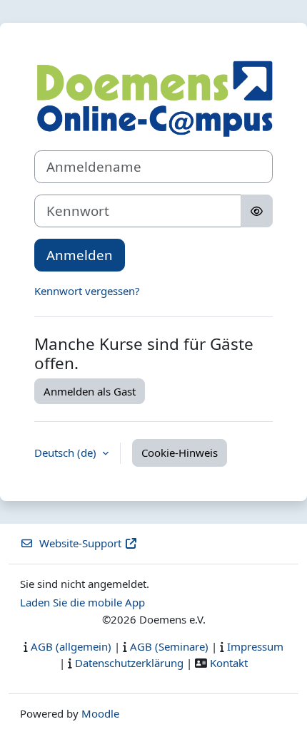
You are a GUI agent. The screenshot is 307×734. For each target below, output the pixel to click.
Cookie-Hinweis (179, 452)
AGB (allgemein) (71, 646)
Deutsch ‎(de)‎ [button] (66, 452)
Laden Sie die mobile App (82, 602)
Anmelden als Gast (90, 391)
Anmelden (79, 255)
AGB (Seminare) (169, 646)
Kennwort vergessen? (87, 291)
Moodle (100, 713)
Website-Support (80, 543)
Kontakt (229, 663)
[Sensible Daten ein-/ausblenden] (257, 211)
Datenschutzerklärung (129, 663)
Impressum (255, 646)
